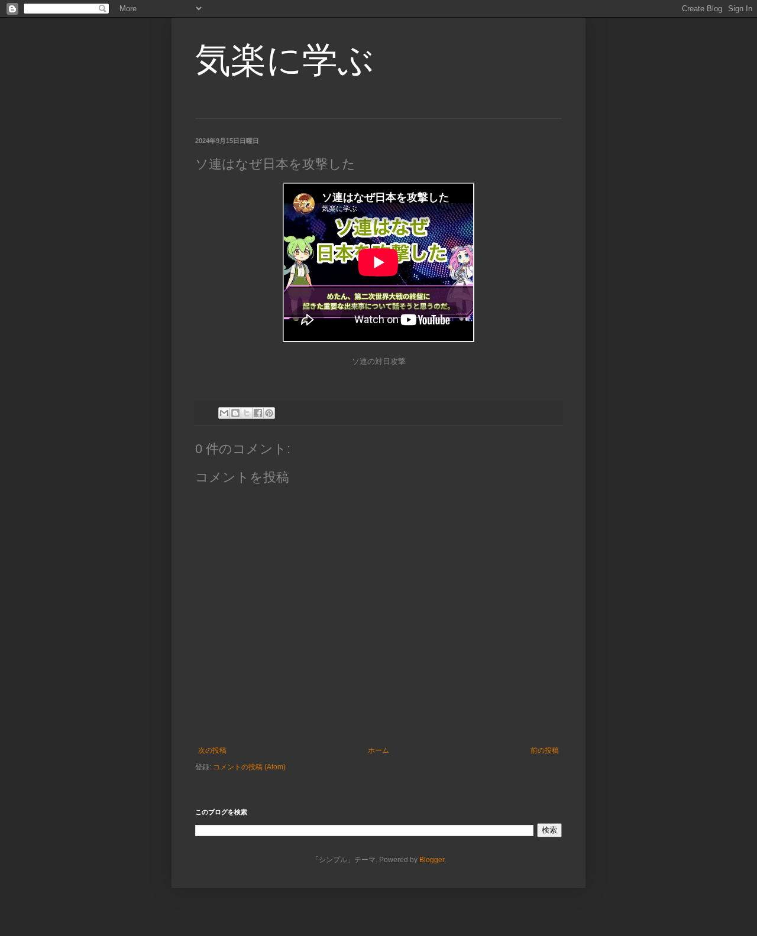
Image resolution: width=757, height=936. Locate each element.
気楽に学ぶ (284, 60)
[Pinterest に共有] (269, 413)
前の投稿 (544, 750)
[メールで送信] (224, 413)
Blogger (431, 860)
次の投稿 (212, 750)
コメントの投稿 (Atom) (249, 767)
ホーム (378, 750)
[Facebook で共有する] (258, 413)
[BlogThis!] (235, 413)
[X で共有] (247, 413)
